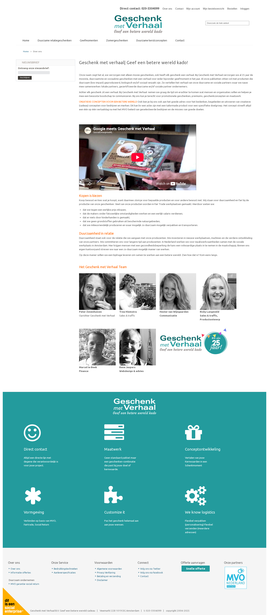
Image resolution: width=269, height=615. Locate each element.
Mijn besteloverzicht (213, 8)
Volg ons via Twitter (150, 569)
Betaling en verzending (109, 576)
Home (26, 51)
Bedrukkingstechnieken (66, 569)
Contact (179, 8)
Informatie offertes (21, 572)
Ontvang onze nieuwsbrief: (33, 68)
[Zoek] (203, 23)
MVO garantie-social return (25, 584)
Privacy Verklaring (106, 572)
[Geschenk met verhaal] (138, 16)
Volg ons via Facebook (151, 572)
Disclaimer (102, 580)
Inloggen (244, 8)
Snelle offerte (195, 568)
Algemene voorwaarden (109, 569)
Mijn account (193, 8)
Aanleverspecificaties (65, 572)
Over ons (167, 8)
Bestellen (232, 8)
